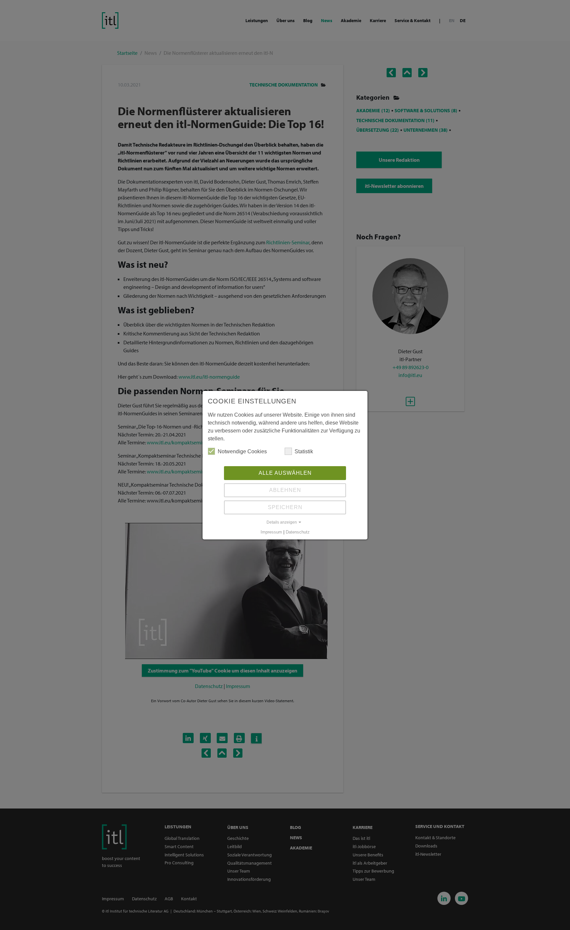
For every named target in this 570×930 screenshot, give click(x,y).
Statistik (304, 451)
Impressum (271, 532)
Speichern (285, 507)
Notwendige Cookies (242, 451)
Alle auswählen (285, 473)
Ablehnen (285, 490)
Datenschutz (298, 532)
